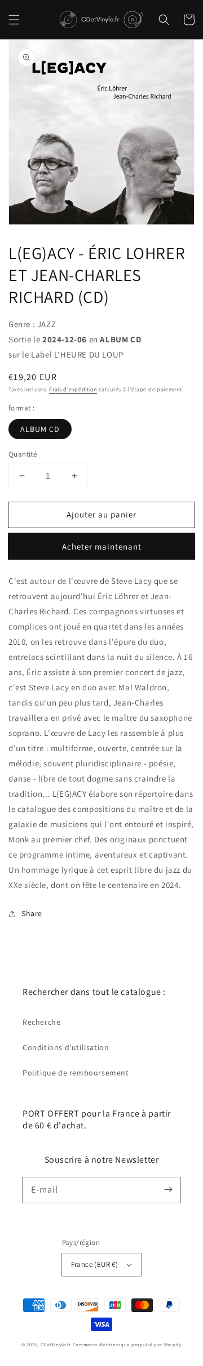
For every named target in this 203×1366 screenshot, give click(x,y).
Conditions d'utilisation (66, 1047)
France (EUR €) (94, 1264)
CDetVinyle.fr (56, 1344)
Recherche (41, 1022)
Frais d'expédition (73, 389)
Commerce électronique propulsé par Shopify (127, 1344)
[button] (14, 19)
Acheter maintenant (102, 546)
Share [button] (31, 913)
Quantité (22, 454)
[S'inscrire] (168, 1189)
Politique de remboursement (76, 1073)
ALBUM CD (40, 429)
